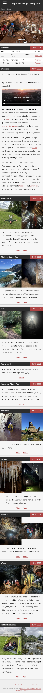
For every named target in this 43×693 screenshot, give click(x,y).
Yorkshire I (5, 411)
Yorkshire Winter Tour (10, 384)
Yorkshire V (6, 199)
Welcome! (5, 69)
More (18, 251)
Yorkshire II (6, 364)
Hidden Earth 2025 (8, 625)
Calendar (5, 48)
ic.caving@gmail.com (10, 126)
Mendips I (5, 459)
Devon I (4, 309)
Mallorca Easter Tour (10, 257)
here (7, 119)
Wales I (4, 563)
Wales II (4, 515)
